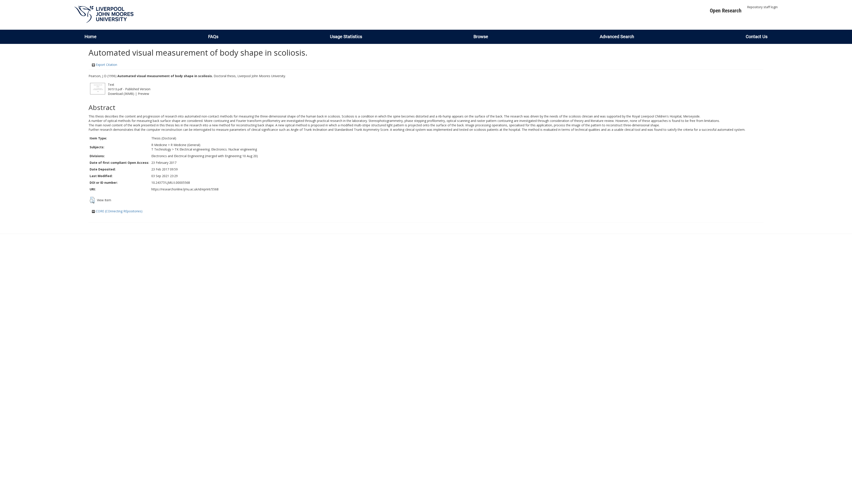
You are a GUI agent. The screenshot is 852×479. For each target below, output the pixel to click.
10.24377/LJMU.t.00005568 (170, 182)
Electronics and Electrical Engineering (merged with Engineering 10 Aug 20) (204, 156)
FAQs (213, 36)
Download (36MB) (121, 94)
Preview (143, 94)
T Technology (161, 149)
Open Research (726, 11)
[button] (92, 200)
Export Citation (106, 65)
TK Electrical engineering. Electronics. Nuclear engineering (216, 149)
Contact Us (756, 36)
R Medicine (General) (185, 145)
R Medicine (159, 145)
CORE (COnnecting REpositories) (118, 211)
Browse (480, 36)
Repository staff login (762, 7)
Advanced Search (617, 36)
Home (91, 36)
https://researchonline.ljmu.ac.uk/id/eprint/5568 (185, 189)
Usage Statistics (346, 36)
